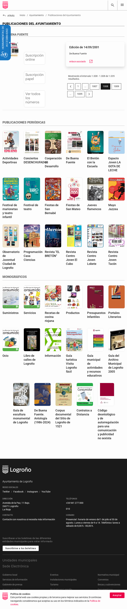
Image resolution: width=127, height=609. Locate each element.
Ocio (5, 355)
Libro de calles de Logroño (30, 359)
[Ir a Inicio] (5, 5)
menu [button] (122, 5)
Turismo (54, 584)
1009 (117, 87)
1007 (95, 87)
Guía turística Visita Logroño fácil (71, 363)
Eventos (54, 574)
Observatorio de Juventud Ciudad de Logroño (11, 259)
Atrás (8, 15)
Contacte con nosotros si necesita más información (28, 519)
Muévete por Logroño (61, 589)
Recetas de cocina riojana (52, 317)
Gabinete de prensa (12, 584)
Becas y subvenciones (109, 584)
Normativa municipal (108, 574)
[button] (85, 86)
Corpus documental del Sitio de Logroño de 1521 (63, 418)
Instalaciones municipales (63, 579)
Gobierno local (9, 574)
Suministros (10, 313)
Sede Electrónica (15, 566)
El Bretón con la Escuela (93, 162)
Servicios (30, 313)
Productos (73, 313)
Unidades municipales (19, 560)
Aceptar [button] (117, 595)
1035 (81, 95)
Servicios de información (14, 579)
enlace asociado (81, 61)
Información (53, 355)
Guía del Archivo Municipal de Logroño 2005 (115, 363)
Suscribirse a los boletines (20, 548)
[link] (112, 5)
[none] (122, 5)
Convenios (103, 579)
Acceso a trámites (11, 589)
